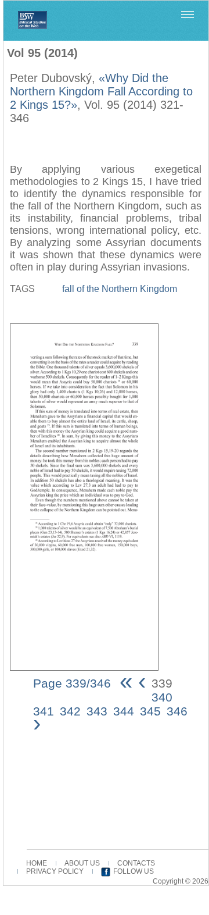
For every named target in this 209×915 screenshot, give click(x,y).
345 (150, 711)
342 (70, 711)
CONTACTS (136, 863)
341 (43, 711)
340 (162, 697)
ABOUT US (82, 863)
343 (97, 711)
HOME (36, 863)
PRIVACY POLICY (55, 871)
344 (123, 711)
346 (177, 711)
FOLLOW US (133, 871)
